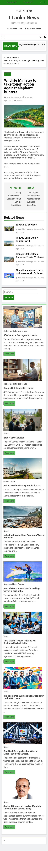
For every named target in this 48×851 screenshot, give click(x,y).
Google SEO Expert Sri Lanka (10, 2)
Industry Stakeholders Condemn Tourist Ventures (23, 536)
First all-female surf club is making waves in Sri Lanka (21, 589)
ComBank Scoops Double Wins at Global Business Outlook (20, 752)
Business (7, 584)
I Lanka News (24, 18)
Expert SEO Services (28, 2)
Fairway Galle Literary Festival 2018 (22, 485)
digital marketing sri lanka (15, 331)
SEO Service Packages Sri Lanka (20, 335)
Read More (9, 354)
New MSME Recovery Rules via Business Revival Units (19, 642)
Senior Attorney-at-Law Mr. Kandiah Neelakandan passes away (22, 807)
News (7, 74)
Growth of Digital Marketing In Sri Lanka (25, 44)
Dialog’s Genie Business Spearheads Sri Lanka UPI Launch (23, 697)
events (6, 481)
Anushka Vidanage (14, 97)
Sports (21, 584)
